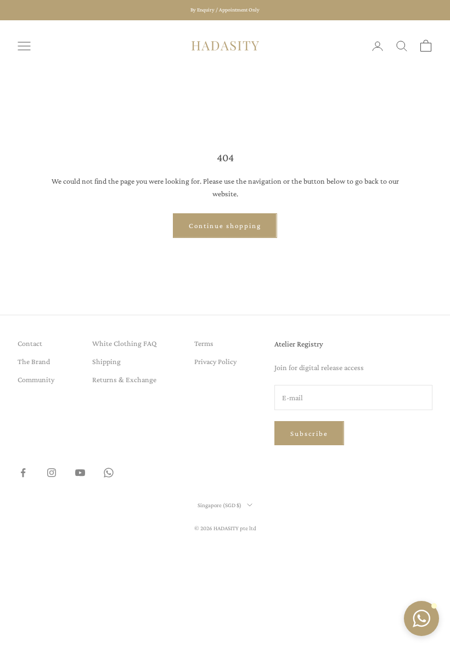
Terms (203, 343)
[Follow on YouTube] (80, 472)
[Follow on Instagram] (51, 472)
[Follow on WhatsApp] (108, 472)
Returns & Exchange (124, 379)
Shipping (106, 361)
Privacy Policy (215, 361)
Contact (30, 343)
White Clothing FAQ (124, 343)
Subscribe (309, 433)
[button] (421, 618)
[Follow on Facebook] (23, 472)
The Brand (34, 361)
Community (36, 379)
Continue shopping (225, 226)
